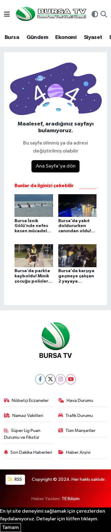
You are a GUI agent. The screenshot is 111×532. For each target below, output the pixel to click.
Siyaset (93, 37)
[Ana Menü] (7, 14)
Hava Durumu (80, 400)
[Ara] (104, 15)
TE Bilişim (71, 498)
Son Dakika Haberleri (31, 452)
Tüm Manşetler (80, 430)
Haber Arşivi (78, 452)
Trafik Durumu (79, 415)
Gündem (37, 37)
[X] (50, 379)
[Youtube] (71, 379)
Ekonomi (65, 37)
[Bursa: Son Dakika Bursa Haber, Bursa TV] (50, 15)
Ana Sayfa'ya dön (56, 166)
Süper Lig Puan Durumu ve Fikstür (22, 434)
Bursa (12, 37)
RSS (18, 479)
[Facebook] (40, 379)
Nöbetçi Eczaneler (30, 400)
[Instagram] (61, 379)
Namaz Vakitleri (27, 415)
